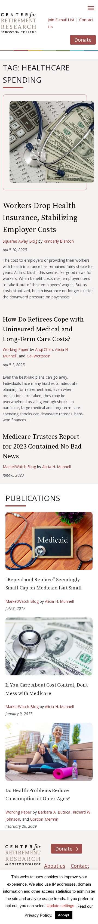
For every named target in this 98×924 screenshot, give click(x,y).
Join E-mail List (61, 19)
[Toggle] (91, 8)
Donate (82, 39)
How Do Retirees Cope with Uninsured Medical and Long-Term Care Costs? (43, 329)
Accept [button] (63, 915)
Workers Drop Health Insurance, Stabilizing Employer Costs (40, 217)
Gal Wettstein (39, 356)
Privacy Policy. (38, 915)
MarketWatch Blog (19, 466)
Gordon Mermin (44, 819)
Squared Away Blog (20, 241)
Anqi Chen (44, 349)
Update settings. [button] (61, 905)
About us (54, 866)
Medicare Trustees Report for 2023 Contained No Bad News (42, 447)
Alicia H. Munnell (56, 466)
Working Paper (16, 349)
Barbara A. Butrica (54, 812)
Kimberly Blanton (59, 241)
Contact (80, 866)
